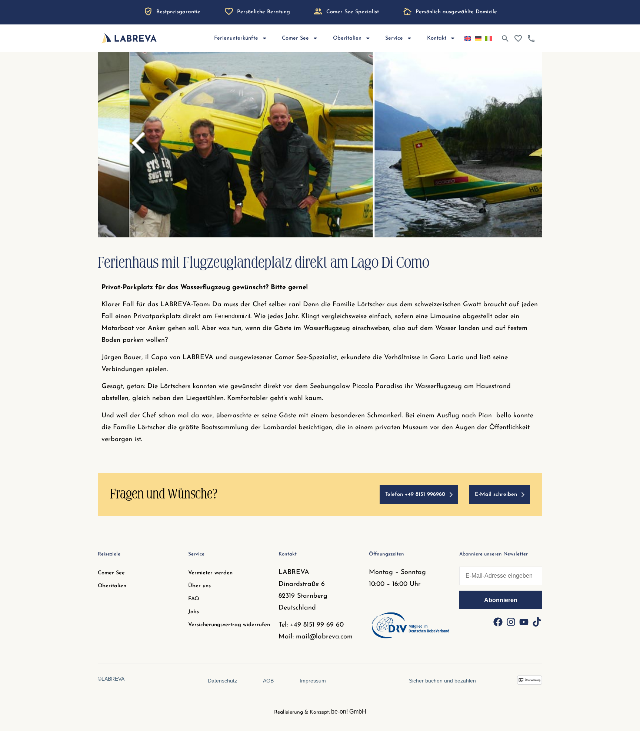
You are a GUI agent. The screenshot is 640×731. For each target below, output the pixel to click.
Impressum (313, 681)
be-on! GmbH (348, 711)
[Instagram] (510, 622)
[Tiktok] (536, 622)
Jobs (193, 612)
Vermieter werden (210, 573)
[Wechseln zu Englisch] (468, 38)
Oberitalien (112, 586)
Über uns (199, 586)
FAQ (193, 599)
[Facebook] (497, 622)
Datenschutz (222, 681)
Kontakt (436, 38)
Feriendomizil (232, 316)
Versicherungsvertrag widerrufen (229, 625)
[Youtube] (523, 622)
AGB (268, 681)
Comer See (111, 573)
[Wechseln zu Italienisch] (488, 38)
